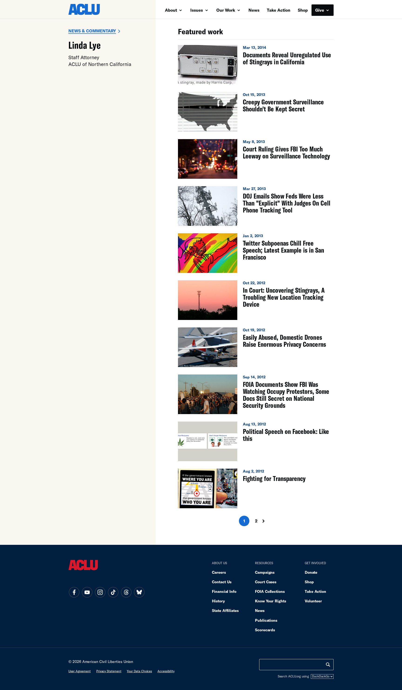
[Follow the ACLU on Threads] (126, 592)
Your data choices (139, 671)
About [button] (171, 10)
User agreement (79, 671)
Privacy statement (108, 671)
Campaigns (265, 572)
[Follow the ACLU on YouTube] (87, 592)
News (253, 10)
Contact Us (221, 582)
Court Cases (265, 582)
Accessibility (165, 671)
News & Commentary (92, 30)
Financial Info (224, 591)
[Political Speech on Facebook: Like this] (256, 441)
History (218, 601)
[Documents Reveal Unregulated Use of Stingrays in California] (256, 65)
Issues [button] (197, 10)
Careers (219, 572)
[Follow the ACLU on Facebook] (74, 592)
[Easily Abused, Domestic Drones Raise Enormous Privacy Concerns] (256, 347)
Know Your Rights (270, 601)
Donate (311, 572)
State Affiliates (225, 610)
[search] (328, 664)
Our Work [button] (226, 10)
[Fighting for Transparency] (256, 488)
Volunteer (313, 601)
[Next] (267, 521)
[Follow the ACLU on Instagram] (100, 592)
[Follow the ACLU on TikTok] (113, 592)
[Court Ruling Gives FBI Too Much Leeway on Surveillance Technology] (256, 159)
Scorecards (265, 630)
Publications (266, 620)
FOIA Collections (270, 591)
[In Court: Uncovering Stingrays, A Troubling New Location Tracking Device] (256, 300)
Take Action (278, 10)
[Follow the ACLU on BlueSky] (139, 592)
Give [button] (320, 10)
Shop (303, 10)
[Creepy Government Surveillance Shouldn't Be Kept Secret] (256, 112)
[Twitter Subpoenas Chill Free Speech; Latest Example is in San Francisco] (256, 253)
